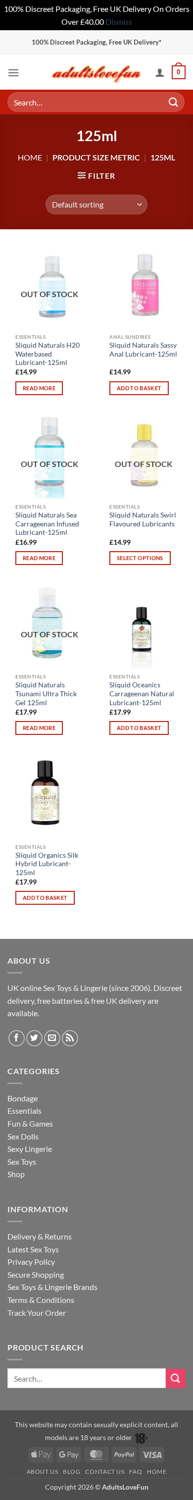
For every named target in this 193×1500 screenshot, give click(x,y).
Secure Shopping (35, 1274)
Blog (71, 1471)
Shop (16, 1174)
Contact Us (104, 1471)
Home (30, 157)
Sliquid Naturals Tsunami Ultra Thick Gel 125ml (46, 693)
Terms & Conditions (40, 1299)
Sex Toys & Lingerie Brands (52, 1287)
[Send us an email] (52, 1038)
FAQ (135, 1471)
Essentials (24, 1110)
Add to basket (139, 388)
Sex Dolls (23, 1136)
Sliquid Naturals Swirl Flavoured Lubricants (142, 519)
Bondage (22, 1098)
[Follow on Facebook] (16, 1038)
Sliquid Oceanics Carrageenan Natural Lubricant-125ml (141, 693)
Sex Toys (57, 987)
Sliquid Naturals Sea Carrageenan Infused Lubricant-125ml (47, 523)
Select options (140, 558)
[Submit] (174, 102)
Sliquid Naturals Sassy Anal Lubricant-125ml (143, 349)
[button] (13, 72)
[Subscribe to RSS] (70, 1038)
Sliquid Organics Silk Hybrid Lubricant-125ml (46, 864)
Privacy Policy (31, 1261)
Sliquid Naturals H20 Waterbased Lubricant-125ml (47, 353)
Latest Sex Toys (33, 1249)
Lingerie (93, 987)
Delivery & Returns (39, 1236)
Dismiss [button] (118, 21)
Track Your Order (36, 1312)
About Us (42, 1471)
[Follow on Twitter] (34, 1038)
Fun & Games (30, 1123)
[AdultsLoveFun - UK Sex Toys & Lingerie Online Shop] (96, 72)
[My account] (160, 72)
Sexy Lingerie (29, 1148)
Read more (39, 388)
